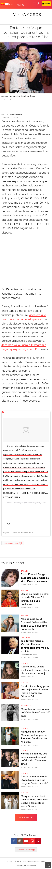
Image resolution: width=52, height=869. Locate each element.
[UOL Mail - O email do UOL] (34, 3)
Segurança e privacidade (26, 865)
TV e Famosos (26, 14)
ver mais (24, 817)
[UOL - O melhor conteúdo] (5, 4)
